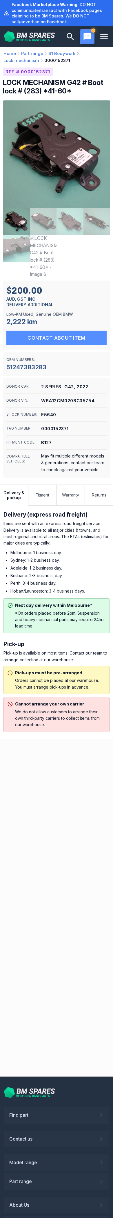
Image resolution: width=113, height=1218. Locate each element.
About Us (19, 1205)
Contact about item (56, 338)
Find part (18, 1115)
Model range (23, 1162)
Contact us (20, 1139)
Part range (20, 1181)
